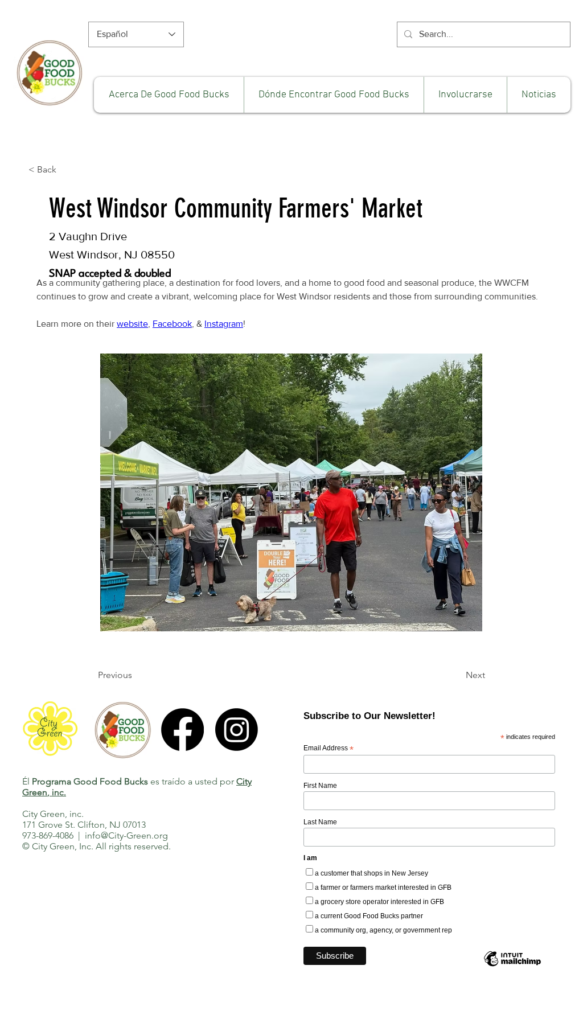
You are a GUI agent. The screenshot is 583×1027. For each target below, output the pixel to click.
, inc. (56, 792)
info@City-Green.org (126, 835)
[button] (465, 95)
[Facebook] (182, 729)
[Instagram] (236, 729)
